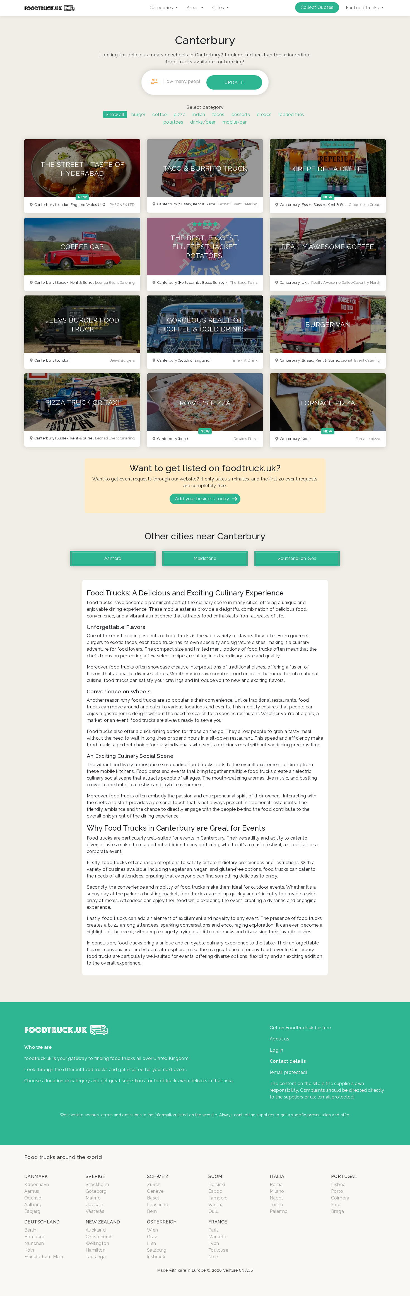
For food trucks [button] (363, 7)
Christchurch (99, 1236)
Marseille (218, 1236)
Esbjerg (32, 1211)
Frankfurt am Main (43, 1256)
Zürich (153, 1184)
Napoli (277, 1198)
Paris (213, 1230)
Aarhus (31, 1191)
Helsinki (216, 1184)
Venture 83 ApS (238, 1270)
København (36, 1184)
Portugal (344, 1176)
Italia (277, 1176)
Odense (32, 1198)
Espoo (215, 1191)
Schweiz (158, 1176)
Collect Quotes (317, 7)
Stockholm (97, 1184)
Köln (29, 1250)
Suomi (215, 1176)
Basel (153, 1198)
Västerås (95, 1211)
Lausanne (157, 1204)
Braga (337, 1211)
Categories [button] (161, 7)
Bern (152, 1211)
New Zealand (103, 1222)
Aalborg (33, 1204)
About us (279, 1039)
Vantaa (215, 1204)
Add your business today (202, 498)
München (34, 1243)
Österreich (162, 1222)
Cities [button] (218, 7)
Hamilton (95, 1250)
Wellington (97, 1243)
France (217, 1222)
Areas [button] (193, 7)
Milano (277, 1191)
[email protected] (336, 1097)
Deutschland (42, 1222)
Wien (152, 1230)
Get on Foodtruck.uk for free (300, 1027)
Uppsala (94, 1204)
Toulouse (218, 1250)
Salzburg (156, 1250)
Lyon (213, 1243)
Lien (151, 1243)
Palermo (279, 1211)
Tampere (218, 1198)
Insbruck (156, 1256)
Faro (336, 1204)
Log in (276, 1050)
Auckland (96, 1230)
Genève (155, 1191)
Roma (276, 1184)
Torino (276, 1204)
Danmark (36, 1176)
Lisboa (338, 1184)
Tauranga (96, 1256)
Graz (152, 1236)
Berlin (30, 1230)
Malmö (93, 1198)
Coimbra (340, 1198)
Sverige (95, 1176)
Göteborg (96, 1191)
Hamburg (34, 1236)
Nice (213, 1256)
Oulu (213, 1211)
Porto (337, 1191)
